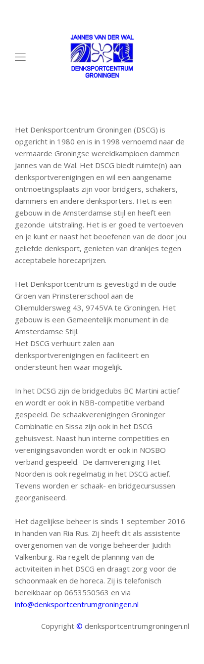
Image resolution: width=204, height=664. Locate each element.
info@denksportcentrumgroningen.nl (77, 604)
